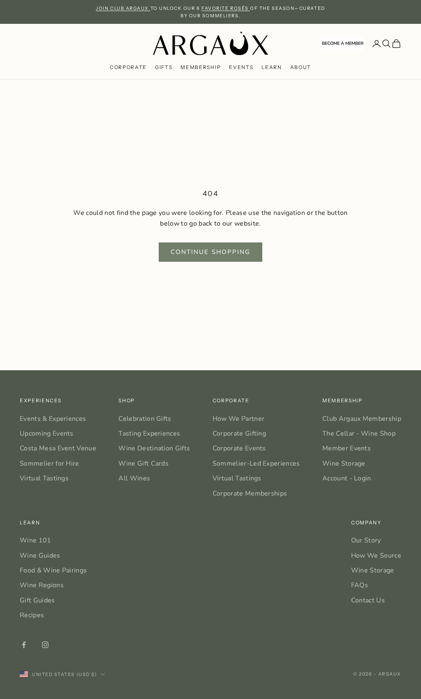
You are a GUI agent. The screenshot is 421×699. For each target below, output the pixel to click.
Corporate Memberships (250, 493)
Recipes (32, 615)
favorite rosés (225, 8)
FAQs (359, 585)
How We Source (376, 555)
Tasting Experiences (149, 433)
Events (241, 67)
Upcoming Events (47, 433)
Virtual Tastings (44, 478)
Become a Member (342, 43)
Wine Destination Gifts (154, 448)
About (300, 67)
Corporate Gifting (239, 433)
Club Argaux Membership (361, 418)
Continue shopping (211, 252)
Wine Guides (40, 555)
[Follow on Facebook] (24, 645)
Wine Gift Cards (143, 463)
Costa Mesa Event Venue (58, 448)
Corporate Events (239, 448)
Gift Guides (37, 600)
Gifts (163, 67)
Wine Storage (343, 463)
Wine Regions (42, 585)
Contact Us (368, 600)
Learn (271, 67)
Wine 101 (35, 540)
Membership (200, 67)
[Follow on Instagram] (45, 645)
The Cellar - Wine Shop (359, 433)
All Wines (134, 478)
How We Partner (238, 418)
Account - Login (346, 478)
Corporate (128, 67)
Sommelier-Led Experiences (256, 463)
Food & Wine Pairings (53, 570)
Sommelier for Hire (49, 463)
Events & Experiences (53, 418)
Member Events (346, 448)
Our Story (366, 540)
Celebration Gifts (144, 418)
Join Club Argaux (123, 8)
